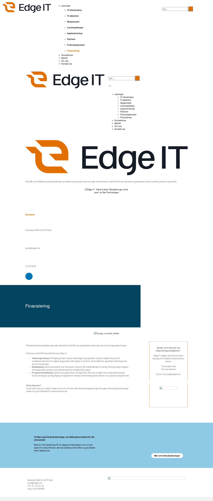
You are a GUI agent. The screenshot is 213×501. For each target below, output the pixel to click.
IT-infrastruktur (74, 10)
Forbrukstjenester (76, 44)
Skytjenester (73, 21)
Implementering (74, 33)
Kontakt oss (66, 63)
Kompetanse (67, 55)
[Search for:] (175, 9)
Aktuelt (64, 57)
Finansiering (73, 50)
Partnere (71, 39)
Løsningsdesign (75, 27)
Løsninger (65, 5)
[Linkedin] (29, 276)
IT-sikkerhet (73, 15)
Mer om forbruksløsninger (167, 455)
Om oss (64, 60)
